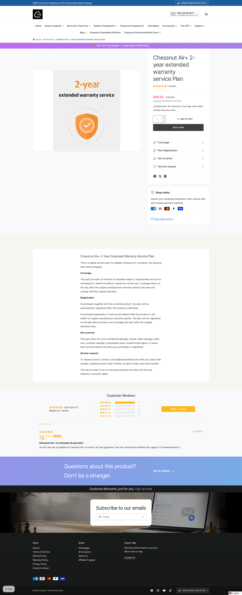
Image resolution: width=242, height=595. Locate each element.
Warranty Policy (40, 560)
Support (199, 25)
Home (38, 39)
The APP (184, 25)
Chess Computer (53, 25)
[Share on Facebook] (155, 176)
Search (36, 548)
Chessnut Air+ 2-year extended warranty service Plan (80, 39)
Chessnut (43, 591)
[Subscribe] (143, 517)
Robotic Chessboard (104, 25)
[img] (46, 431)
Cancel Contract (41, 568)
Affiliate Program (87, 560)
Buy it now (178, 127)
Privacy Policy (40, 564)
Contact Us (129, 557)
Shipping (157, 101)
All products (84, 552)
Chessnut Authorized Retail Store (141, 32)
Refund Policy (39, 556)
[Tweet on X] (160, 176)
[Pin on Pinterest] (165, 176)
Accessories (168, 25)
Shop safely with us (163, 219)
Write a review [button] (178, 409)
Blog (82, 32)
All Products (48, 39)
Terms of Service (41, 552)
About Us (83, 556)
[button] (206, 14)
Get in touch (161, 471)
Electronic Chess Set (77, 25)
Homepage (84, 548)
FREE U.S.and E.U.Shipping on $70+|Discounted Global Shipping (62, 3)
